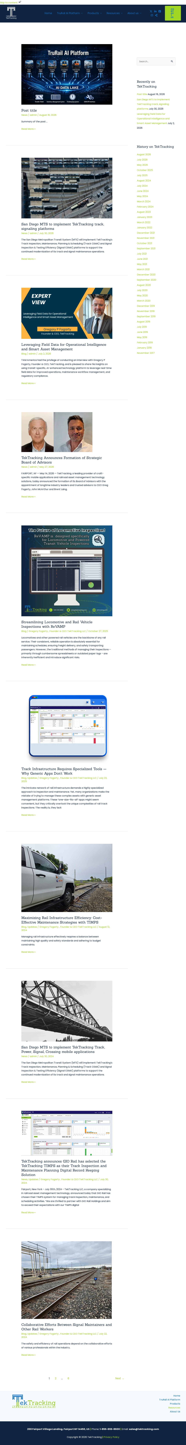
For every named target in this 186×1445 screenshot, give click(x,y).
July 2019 (142, 327)
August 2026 (144, 154)
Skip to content (9, 2)
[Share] (156, 15)
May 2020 (142, 295)
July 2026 (142, 159)
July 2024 (142, 185)
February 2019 (145, 342)
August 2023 (144, 212)
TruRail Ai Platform (68, 13)
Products (93, 13)
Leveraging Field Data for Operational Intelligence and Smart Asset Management (63, 346)
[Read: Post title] (66, 74)
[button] (173, 13)
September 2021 (146, 248)
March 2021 (143, 269)
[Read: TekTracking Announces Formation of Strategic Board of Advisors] (56, 432)
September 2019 (146, 316)
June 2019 (142, 332)
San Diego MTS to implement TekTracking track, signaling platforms (153, 104)
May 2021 (142, 264)
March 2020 (143, 300)
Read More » (28, 129)
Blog (23, 353)
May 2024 (142, 196)
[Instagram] (152, 15)
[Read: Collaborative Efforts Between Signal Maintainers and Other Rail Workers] (66, 1280)
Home (48, 13)
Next (119, 1378)
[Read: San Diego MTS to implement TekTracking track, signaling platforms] (66, 188)
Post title (29, 110)
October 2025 (145, 170)
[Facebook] (159, 11)
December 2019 (146, 306)
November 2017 (146, 353)
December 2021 (146, 232)
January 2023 (144, 217)
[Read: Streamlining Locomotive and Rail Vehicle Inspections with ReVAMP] (66, 570)
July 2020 (142, 290)
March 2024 (144, 201)
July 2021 (142, 253)
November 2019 (145, 311)
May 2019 (142, 337)
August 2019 (143, 321)
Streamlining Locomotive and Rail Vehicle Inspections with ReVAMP (56, 624)
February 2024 (145, 206)
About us (132, 13)
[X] (151, 11)
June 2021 (142, 259)
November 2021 (145, 238)
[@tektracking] (155, 11)
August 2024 (144, 180)
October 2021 (144, 243)
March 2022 (143, 222)
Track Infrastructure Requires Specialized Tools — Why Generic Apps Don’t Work (63, 771)
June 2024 (143, 191)
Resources (113, 13)
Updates (32, 778)
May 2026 (142, 165)
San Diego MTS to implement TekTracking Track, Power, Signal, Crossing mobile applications (63, 1049)
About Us (175, 1411)
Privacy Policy (111, 1437)
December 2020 (146, 274)
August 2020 (144, 285)
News (24, 115)
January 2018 (144, 347)
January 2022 (144, 227)
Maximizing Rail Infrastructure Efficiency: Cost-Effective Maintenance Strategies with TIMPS (61, 919)
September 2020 (146, 280)
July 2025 (142, 175)
